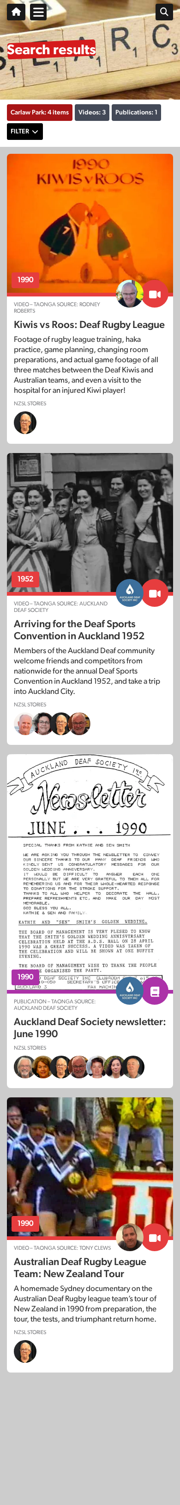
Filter (20, 131)
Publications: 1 (136, 112)
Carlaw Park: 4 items (40, 112)
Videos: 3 (92, 112)
